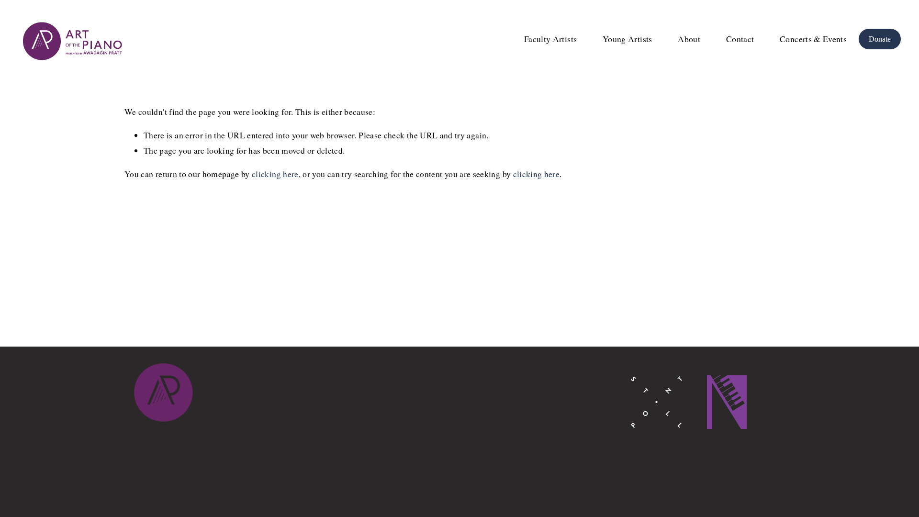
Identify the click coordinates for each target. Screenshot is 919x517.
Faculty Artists (550, 39)
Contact (740, 39)
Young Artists (627, 39)
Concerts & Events (813, 39)
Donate (880, 39)
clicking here (275, 174)
